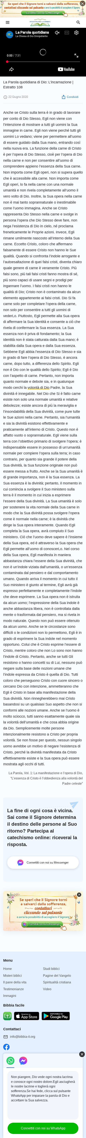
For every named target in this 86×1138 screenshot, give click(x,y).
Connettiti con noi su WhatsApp (43, 1128)
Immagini (9, 995)
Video (47, 989)
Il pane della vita (14, 982)
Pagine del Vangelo (57, 975)
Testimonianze (13, 989)
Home (7, 968)
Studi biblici (51, 968)
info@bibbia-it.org (22, 1036)
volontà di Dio (38, 388)
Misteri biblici (12, 975)
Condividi (72, 96)
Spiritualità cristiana (57, 982)
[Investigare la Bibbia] (43, 22)
